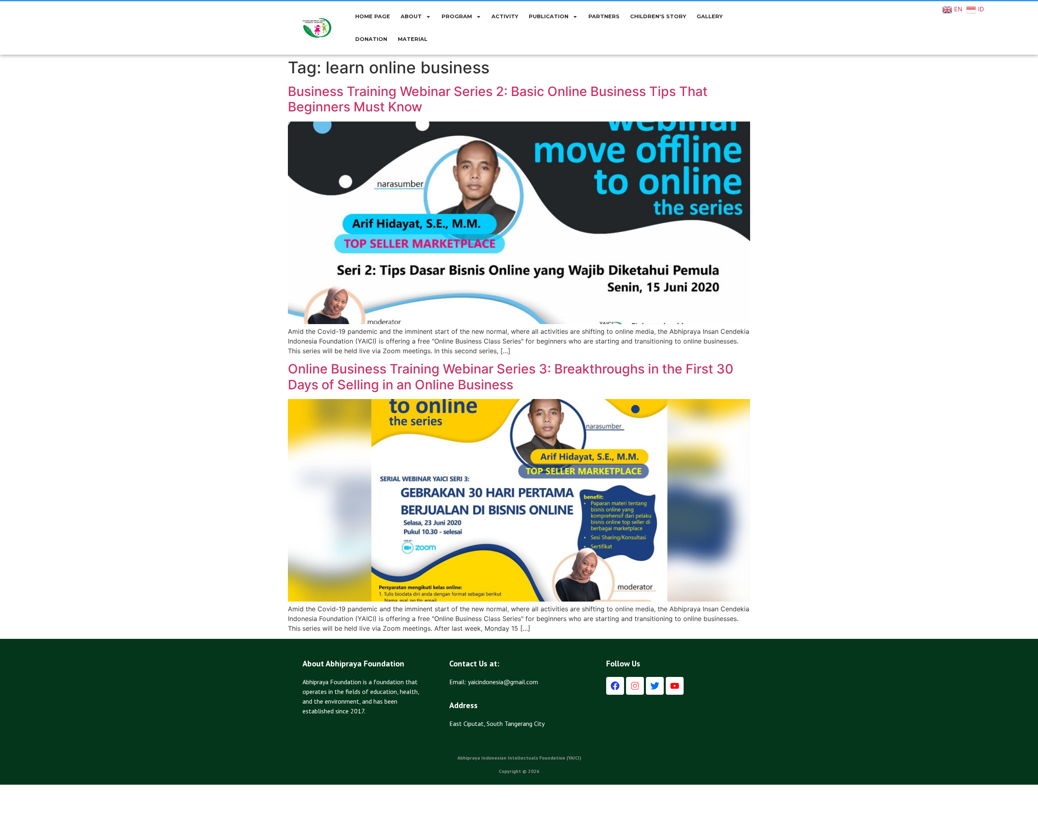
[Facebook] (615, 686)
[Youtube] (675, 686)
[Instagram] (635, 686)
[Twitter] (655, 686)
